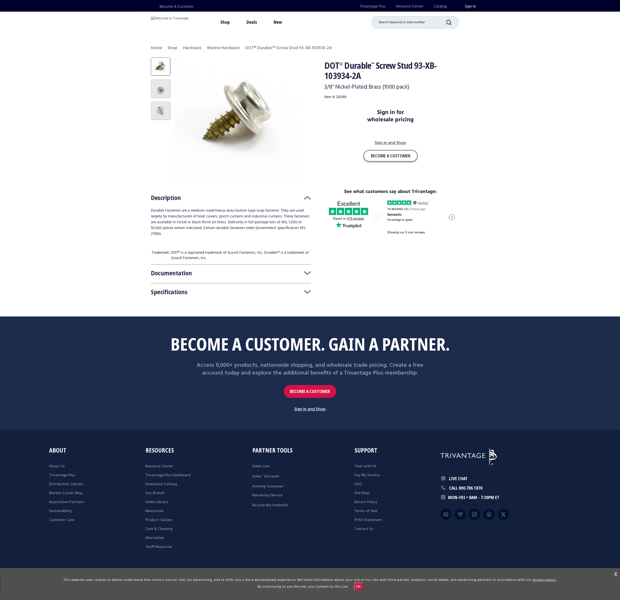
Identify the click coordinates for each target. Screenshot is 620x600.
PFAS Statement (368, 520)
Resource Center (409, 6)
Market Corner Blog (65, 493)
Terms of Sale (365, 511)
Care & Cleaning (158, 529)
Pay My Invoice (367, 475)
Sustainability (60, 511)
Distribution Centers (66, 484)
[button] (452, 22)
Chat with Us (365, 466)
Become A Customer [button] (390, 156)
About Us (57, 466)
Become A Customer (177, 6)
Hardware (192, 48)
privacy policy (544, 579)
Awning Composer (269, 486)
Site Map (361, 493)
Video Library (156, 502)
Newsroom (154, 511)
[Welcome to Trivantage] (169, 22)
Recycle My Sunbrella (271, 505)
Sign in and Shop (390, 143)
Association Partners (66, 502)
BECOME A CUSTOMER (310, 391)
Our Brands (154, 493)
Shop (173, 48)
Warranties (154, 538)
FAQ (358, 484)
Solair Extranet (265, 476)
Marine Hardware (223, 48)
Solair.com (261, 466)
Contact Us (363, 529)
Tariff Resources (158, 547)
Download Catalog (161, 484)
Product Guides (158, 520)
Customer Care (61, 520)
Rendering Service (267, 495)
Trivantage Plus (373, 6)
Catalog (440, 6)
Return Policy (365, 502)
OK (358, 586)
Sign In (470, 6)
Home (156, 48)
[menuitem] (372, 6)
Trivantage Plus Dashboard (168, 475)
